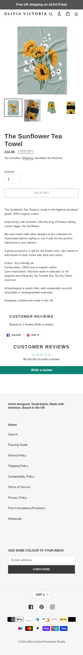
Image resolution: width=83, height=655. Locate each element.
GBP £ (40, 594)
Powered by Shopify (54, 641)
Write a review (43, 324)
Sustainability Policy (21, 476)
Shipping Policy (18, 466)
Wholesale (15, 518)
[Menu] (76, 13)
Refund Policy (17, 455)
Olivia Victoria (34, 641)
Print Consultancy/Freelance (26, 508)
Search (13, 434)
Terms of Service (19, 487)
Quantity (9, 171)
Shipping (27, 158)
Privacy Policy (17, 497)
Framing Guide (18, 444)
